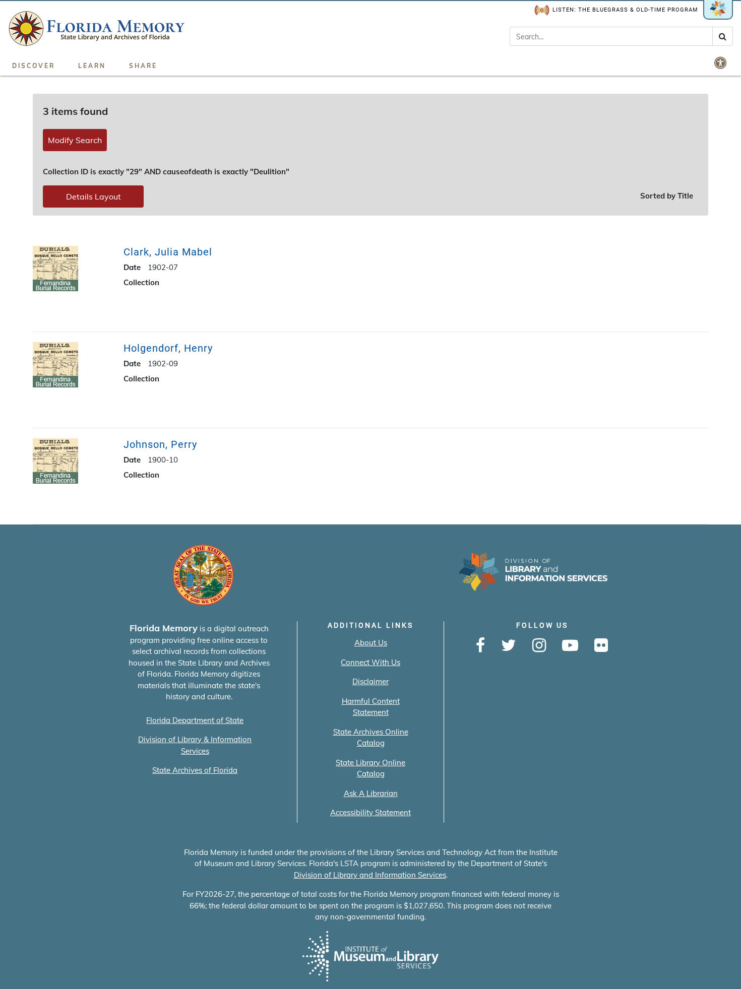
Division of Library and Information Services (370, 875)
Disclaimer (370, 681)
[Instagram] (539, 645)
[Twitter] (508, 645)
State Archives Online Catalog (370, 737)
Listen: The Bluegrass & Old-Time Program (625, 10)
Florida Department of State (194, 720)
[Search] (722, 36)
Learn (92, 66)
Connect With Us (370, 662)
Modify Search (75, 140)
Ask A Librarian (371, 793)
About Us (370, 642)
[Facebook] (480, 645)
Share (143, 66)
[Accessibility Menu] (721, 62)
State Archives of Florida (194, 770)
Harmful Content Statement (371, 706)
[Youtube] (570, 645)
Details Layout (93, 196)
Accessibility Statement (370, 812)
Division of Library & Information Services (195, 745)
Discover (33, 66)
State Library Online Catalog (370, 768)
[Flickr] (601, 645)
